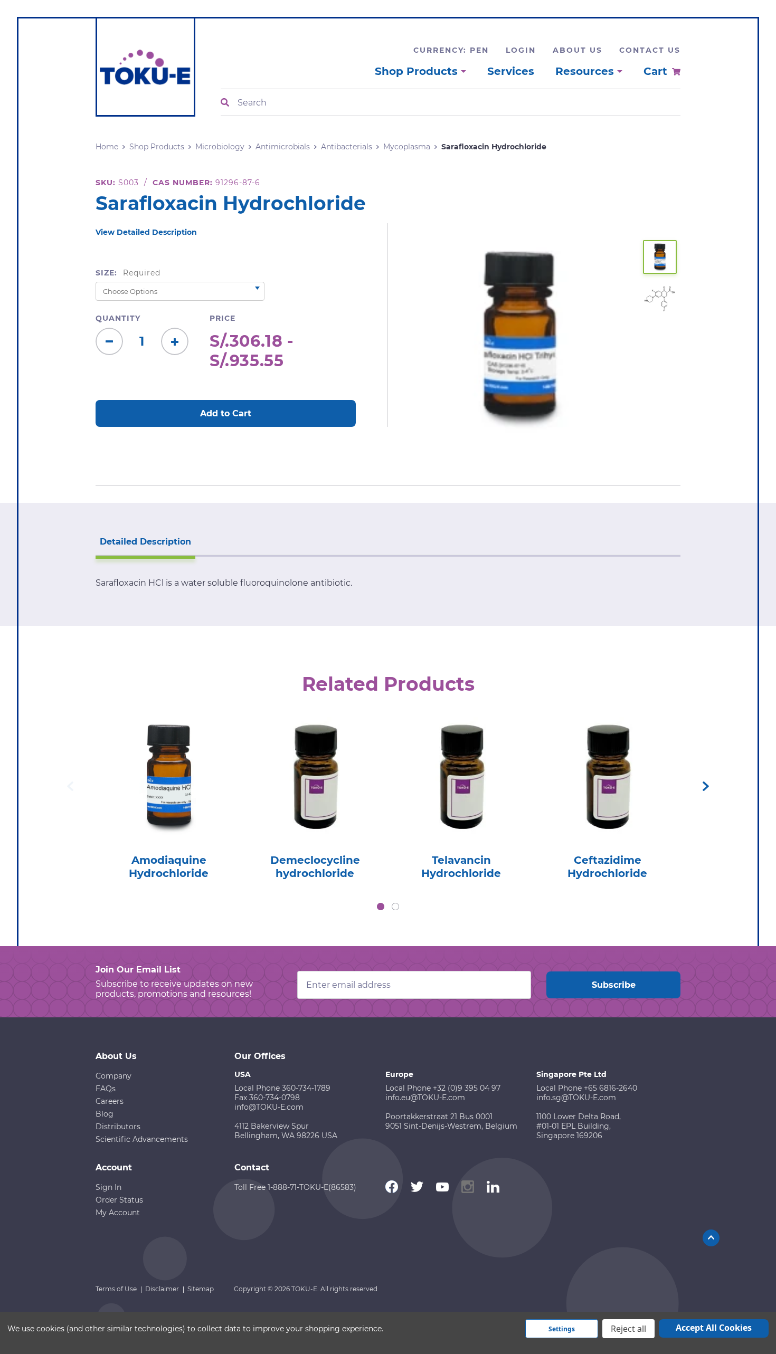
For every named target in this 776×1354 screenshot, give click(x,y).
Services (510, 71)
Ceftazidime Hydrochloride (607, 867)
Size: (128, 273)
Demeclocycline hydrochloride (315, 867)
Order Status (119, 1200)
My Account (118, 1212)
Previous (70, 786)
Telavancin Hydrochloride (461, 867)
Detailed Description (145, 542)
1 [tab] (380, 906)
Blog (104, 1114)
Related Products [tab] (388, 683)
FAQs (106, 1088)
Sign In (108, 1187)
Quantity (118, 318)
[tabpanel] (169, 795)
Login (521, 50)
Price (222, 318)
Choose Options (169, 792)
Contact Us (649, 50)
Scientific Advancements (142, 1139)
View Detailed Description (146, 232)
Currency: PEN (451, 50)
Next (706, 786)
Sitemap (200, 1289)
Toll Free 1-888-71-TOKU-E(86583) (295, 1187)
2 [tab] (395, 906)
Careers (110, 1101)
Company (113, 1076)
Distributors (118, 1126)
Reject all (628, 1328)
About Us (577, 50)
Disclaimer (162, 1289)
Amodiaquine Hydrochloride (169, 867)
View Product (168, 762)
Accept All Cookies (714, 1327)
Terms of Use (116, 1289)
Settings (561, 1328)
